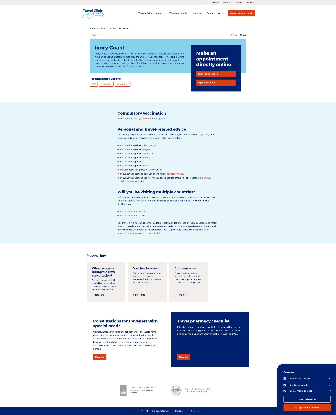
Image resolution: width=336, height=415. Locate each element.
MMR (144, 162)
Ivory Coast (124, 29)
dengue (146, 149)
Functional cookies (300, 378)
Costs (210, 13)
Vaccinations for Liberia (132, 216)
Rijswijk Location (206, 82)
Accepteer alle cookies (307, 407)
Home (92, 29)
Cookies (195, 411)
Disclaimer (180, 411)
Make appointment (241, 13)
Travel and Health (178, 13)
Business (215, 3)
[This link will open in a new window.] (137, 411)
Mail (244, 35)
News (220, 13)
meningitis (147, 158)
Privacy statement (160, 411)
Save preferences (307, 399)
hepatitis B (147, 154)
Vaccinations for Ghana (132, 212)
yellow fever (145, 119)
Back (94, 35)
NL (248, 3)
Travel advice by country (151, 13)
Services (197, 13)
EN (252, 2)
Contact (239, 3)
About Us (227, 3)
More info (99, 295)
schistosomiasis (175, 174)
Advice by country (107, 29)
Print (235, 35)
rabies (145, 166)
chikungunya (149, 145)
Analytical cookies (299, 385)
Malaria (124, 170)
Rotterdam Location (208, 74)
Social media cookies (301, 391)
